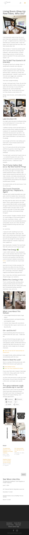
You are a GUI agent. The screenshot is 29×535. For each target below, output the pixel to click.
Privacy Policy (10, 524)
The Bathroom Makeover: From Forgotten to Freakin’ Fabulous (8, 451)
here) (4, 260)
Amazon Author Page (13, 526)
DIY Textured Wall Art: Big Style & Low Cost (19, 450)
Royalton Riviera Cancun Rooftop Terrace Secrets (7, 461)
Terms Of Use (17, 523)
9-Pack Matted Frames (9, 366)
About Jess (18, 524)
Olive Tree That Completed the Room (13, 368)
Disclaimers (9, 523)
